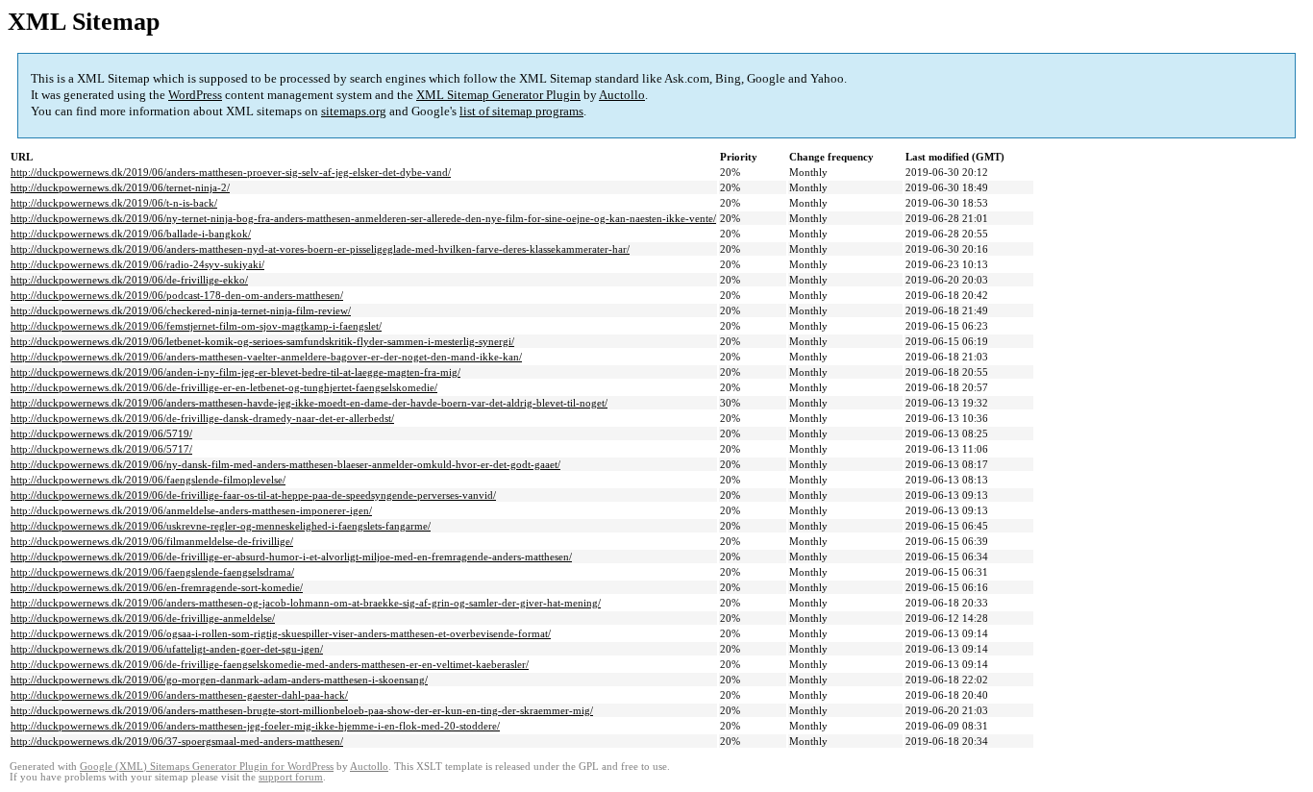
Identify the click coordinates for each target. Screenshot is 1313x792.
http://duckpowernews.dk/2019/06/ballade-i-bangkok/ (131, 233)
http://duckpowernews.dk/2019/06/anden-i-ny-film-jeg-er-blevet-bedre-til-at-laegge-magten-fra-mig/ (235, 372)
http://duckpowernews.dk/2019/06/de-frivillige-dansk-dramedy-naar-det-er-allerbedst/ (202, 418)
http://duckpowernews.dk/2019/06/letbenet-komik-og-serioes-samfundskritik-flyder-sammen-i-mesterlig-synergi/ (262, 341)
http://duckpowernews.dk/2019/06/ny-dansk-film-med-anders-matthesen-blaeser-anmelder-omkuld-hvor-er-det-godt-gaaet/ (285, 464)
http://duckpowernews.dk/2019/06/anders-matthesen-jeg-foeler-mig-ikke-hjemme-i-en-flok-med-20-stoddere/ (255, 725)
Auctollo (622, 94)
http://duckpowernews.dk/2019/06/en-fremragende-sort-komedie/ (157, 587)
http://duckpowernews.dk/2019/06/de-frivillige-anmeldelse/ (143, 618)
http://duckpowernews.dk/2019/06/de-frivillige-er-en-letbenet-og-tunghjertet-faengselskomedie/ (224, 387)
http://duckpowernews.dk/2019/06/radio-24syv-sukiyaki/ (137, 264)
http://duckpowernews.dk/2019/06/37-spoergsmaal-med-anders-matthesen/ (177, 741)
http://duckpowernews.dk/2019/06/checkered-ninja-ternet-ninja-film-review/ (181, 310)
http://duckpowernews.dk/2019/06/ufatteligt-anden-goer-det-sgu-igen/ (167, 649)
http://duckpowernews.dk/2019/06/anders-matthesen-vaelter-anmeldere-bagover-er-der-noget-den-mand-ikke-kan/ (266, 356)
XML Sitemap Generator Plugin (498, 94)
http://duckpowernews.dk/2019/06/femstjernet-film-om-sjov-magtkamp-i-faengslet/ (196, 326)
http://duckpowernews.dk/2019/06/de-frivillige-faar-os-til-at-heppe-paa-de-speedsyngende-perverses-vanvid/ (253, 495)
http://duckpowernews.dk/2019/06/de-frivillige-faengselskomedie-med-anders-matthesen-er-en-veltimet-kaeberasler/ (270, 664)
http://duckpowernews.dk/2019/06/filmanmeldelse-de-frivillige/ (152, 541)
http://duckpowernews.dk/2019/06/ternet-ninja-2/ (120, 187)
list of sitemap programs (521, 111)
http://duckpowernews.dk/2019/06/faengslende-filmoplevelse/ (148, 479)
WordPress (195, 94)
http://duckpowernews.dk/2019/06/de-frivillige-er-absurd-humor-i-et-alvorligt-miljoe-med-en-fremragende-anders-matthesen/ (291, 556)
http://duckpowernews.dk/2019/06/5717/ (101, 449)
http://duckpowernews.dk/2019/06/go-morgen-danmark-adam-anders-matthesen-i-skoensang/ (219, 679)
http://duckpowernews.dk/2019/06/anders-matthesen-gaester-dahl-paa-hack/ (179, 695)
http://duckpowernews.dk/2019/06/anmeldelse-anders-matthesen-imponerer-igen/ (191, 510)
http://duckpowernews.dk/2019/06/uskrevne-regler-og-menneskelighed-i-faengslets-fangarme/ (221, 526)
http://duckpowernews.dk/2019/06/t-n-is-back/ (114, 203)
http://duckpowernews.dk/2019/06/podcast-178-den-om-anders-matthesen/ (177, 295)
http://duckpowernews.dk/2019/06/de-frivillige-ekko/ (129, 279)
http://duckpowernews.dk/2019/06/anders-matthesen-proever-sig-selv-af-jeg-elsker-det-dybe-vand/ (231, 172)
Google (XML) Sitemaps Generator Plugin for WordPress (207, 766)
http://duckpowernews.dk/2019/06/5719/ (101, 433)
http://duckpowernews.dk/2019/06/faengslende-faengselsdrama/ (152, 572)
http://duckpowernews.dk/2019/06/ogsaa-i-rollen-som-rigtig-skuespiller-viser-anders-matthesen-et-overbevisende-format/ (281, 633)
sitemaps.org (353, 111)
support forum (291, 777)
